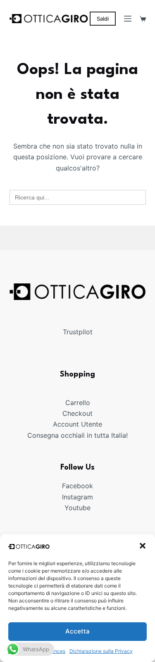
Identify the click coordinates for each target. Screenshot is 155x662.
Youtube (77, 508)
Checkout (77, 413)
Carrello (77, 402)
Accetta (77, 631)
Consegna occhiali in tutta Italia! (77, 435)
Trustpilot (78, 332)
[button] (142, 546)
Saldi (103, 18)
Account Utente (77, 424)
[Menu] (127, 18)
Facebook (77, 486)
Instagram (77, 497)
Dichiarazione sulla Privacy (101, 651)
